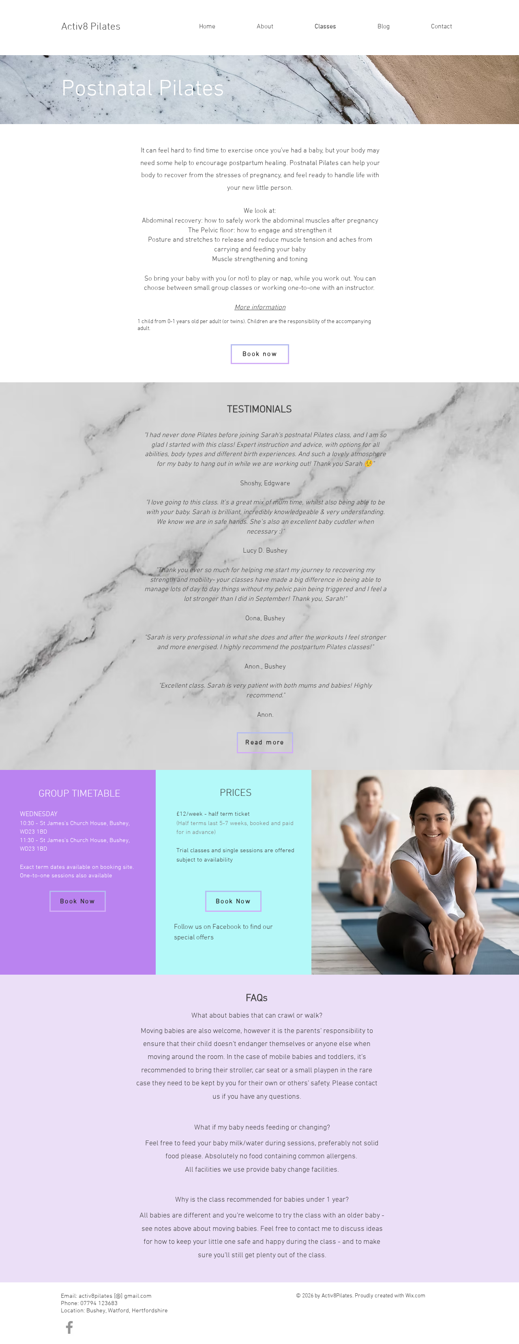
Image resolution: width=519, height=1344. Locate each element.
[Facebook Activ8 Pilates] (69, 1327)
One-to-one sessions (47, 875)
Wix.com (415, 1296)
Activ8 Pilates (90, 27)
